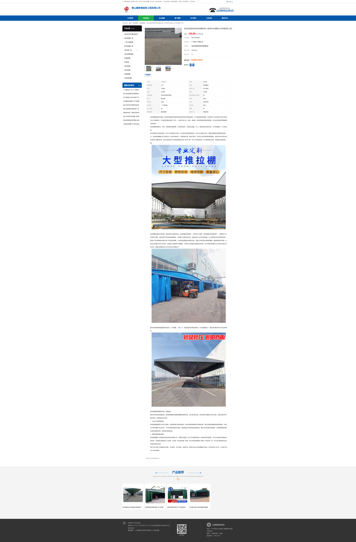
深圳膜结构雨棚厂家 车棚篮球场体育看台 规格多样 (132, 101)
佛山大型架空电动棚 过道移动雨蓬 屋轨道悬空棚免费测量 (132, 116)
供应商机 (146, 18)
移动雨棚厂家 (128, 46)
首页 (130, 23)
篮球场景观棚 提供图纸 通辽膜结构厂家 (132, 120)
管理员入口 (150, 530)
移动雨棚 (127, 66)
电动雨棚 (142, 23)
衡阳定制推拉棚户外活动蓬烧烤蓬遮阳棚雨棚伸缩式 (138, 507)
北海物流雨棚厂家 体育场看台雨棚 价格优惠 (132, 124)
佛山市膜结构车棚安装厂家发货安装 (132, 109)
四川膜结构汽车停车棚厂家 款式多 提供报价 (132, 97)
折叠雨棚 (127, 58)
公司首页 (130, 18)
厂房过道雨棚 (128, 42)
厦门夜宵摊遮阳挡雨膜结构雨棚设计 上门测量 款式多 (132, 93)
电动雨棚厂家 (128, 38)
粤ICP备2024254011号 (146, 525)
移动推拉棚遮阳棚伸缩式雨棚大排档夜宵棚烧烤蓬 (226, 507)
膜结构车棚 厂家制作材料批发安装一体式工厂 (132, 112)
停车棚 (126, 62)
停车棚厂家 (128, 50)
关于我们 (193, 18)
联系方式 (225, 18)
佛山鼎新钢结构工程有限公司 (160, 525)
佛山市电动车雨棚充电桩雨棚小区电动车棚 (132, 105)
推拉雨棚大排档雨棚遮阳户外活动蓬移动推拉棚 (181, 507)
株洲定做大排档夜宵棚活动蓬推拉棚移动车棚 (203, 507)
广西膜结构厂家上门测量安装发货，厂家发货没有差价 (132, 90)
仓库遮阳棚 (128, 78)
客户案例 (178, 18)
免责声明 (144, 530)
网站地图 (156, 530)
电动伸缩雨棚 (128, 54)
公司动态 (209, 18)
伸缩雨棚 (127, 74)
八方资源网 (138, 530)
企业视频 (162, 18)
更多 (139, 85)
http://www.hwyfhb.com (152, 458)
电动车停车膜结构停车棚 (132, 34)
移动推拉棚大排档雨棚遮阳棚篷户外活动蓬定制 (158, 507)
